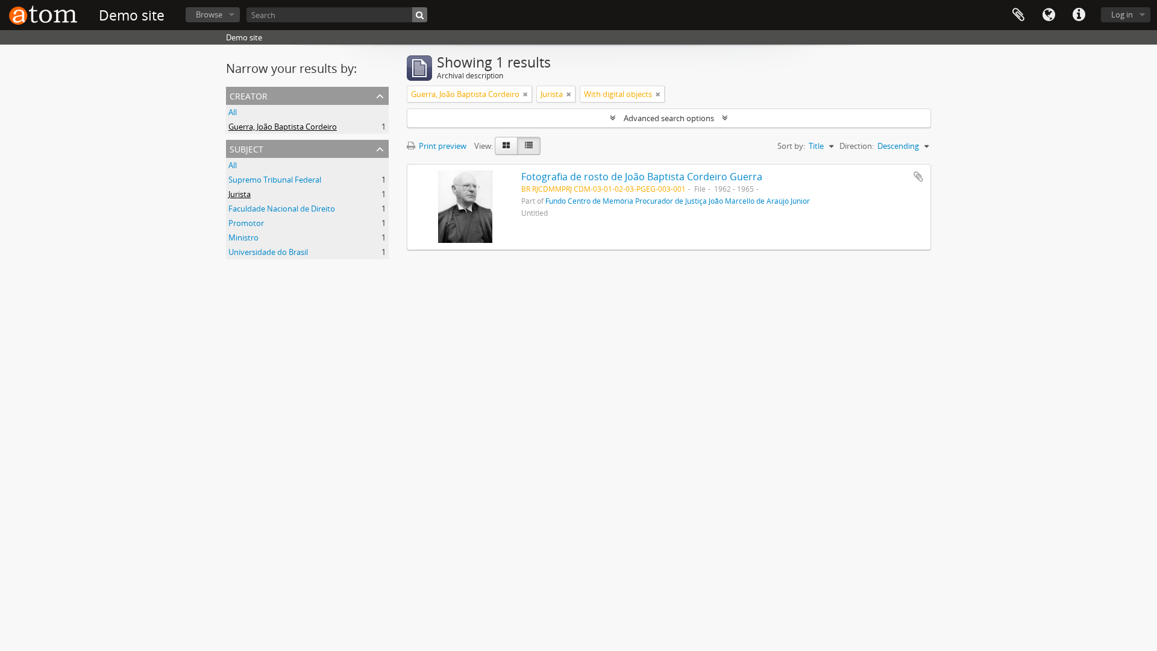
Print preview (441, 145)
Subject (246, 148)
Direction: (856, 145)
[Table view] (529, 146)
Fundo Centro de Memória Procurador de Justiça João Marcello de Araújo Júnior (677, 201)
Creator (249, 95)
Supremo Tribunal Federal (274, 179)
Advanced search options (669, 118)
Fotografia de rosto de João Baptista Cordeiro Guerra (641, 176)
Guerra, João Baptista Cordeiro (282, 126)
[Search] (419, 14)
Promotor (246, 223)
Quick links (1079, 15)
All (232, 112)
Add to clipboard (918, 177)
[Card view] (506, 146)
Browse (209, 14)
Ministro (243, 237)
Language (1048, 15)
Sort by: (791, 145)
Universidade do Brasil (268, 252)
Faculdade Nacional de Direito (281, 208)
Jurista (239, 194)
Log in (1122, 14)
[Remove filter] (525, 94)
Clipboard (1018, 15)
